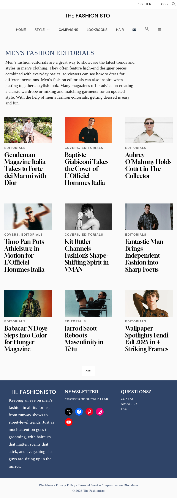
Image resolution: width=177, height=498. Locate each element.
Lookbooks (97, 30)
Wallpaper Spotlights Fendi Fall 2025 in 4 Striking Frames (147, 339)
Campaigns (68, 30)
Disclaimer (46, 485)
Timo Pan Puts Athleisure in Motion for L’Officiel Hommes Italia (24, 255)
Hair (120, 30)
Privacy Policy (65, 485)
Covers (72, 148)
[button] (174, 4)
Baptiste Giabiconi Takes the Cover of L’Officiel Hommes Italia (87, 168)
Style (40, 30)
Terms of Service (89, 485)
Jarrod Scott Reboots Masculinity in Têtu (84, 339)
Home (21, 30)
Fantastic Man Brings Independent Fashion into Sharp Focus (144, 255)
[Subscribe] (134, 30)
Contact (128, 398)
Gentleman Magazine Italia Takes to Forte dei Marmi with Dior (25, 168)
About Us (129, 403)
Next (88, 370)
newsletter (97, 398)
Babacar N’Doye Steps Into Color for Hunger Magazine (25, 339)
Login (164, 4)
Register (144, 4)
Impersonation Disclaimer (120, 485)
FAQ (124, 409)
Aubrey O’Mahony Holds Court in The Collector (148, 165)
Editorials (15, 148)
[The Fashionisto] (87, 16)
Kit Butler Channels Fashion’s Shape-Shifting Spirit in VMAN (87, 255)
